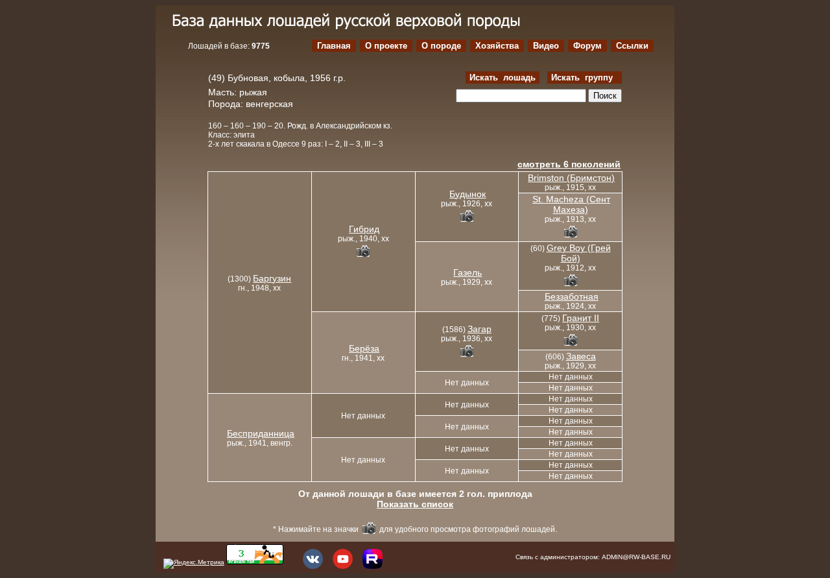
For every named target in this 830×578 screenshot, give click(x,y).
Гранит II (580, 318)
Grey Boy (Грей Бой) (579, 253)
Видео (546, 46)
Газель (467, 272)
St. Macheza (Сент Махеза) (571, 204)
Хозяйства (497, 46)
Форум (587, 46)
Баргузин (272, 278)
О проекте (386, 46)
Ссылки (632, 46)
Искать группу (584, 77)
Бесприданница (260, 433)
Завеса (581, 356)
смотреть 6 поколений (569, 164)
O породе (441, 46)
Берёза (364, 348)
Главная (334, 46)
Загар (480, 329)
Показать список (415, 504)
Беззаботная (572, 296)
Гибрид (364, 229)
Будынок (467, 194)
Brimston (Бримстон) (571, 178)
